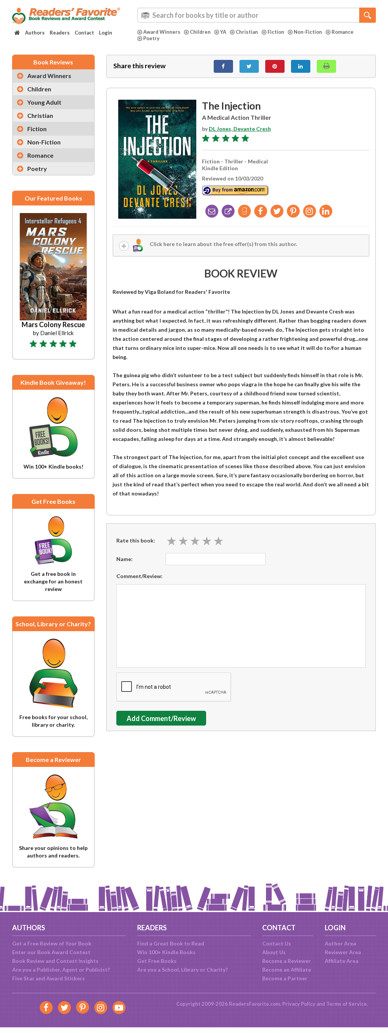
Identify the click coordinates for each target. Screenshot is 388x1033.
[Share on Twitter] (249, 66)
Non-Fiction (308, 32)
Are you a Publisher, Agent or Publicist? (61, 969)
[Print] (326, 66)
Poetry (151, 38)
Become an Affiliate (286, 969)
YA (223, 32)
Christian (247, 32)
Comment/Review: (139, 576)
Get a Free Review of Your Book (51, 943)
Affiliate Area (341, 961)
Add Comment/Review (161, 718)
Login (105, 33)
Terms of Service (346, 1004)
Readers (60, 33)
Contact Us (276, 943)
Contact (84, 33)
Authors (35, 33)
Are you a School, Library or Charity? (182, 969)
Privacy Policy (298, 1004)
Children (200, 32)
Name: (124, 559)
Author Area (340, 943)
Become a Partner (284, 978)
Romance (343, 32)
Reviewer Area (343, 952)
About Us (274, 952)
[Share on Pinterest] (275, 66)
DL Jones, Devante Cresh (240, 128)
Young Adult (44, 102)
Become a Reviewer (286, 961)
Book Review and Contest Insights (55, 961)
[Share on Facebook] (223, 66)
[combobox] (256, 15)
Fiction (276, 32)
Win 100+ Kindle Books (166, 952)
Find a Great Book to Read (170, 943)
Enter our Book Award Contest (51, 952)
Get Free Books (157, 961)
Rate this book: (135, 540)
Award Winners (161, 32)
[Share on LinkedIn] (300, 66)
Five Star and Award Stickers (48, 978)
